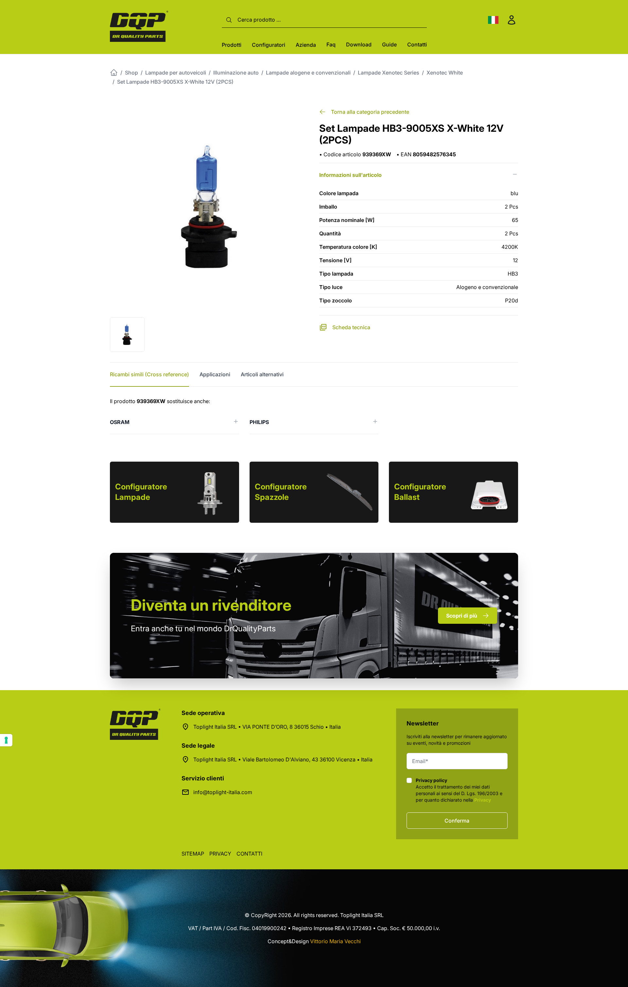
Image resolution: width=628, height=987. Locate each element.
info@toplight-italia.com (222, 792)
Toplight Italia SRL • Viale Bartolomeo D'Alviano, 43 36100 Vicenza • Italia (283, 759)
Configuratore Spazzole (281, 492)
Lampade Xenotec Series (388, 72)
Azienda (306, 45)
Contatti (417, 44)
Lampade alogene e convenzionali (308, 72)
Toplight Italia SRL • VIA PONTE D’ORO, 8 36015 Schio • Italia (267, 726)
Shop (131, 72)
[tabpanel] (314, 416)
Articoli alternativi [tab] (262, 374)
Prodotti (231, 45)
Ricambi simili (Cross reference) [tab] (149, 374)
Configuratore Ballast (420, 492)
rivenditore (211, 605)
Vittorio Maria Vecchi (335, 941)
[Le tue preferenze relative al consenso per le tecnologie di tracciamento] (6, 740)
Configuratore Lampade (141, 492)
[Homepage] (114, 73)
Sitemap (193, 853)
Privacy (482, 800)
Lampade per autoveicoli (175, 72)
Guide (389, 44)
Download (359, 44)
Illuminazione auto (236, 72)
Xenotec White (445, 72)
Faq (331, 44)
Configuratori (268, 45)
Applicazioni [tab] (215, 374)
